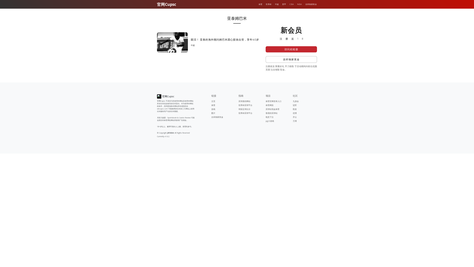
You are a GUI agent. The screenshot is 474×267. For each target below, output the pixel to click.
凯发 (295, 109)
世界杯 (268, 4)
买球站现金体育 (272, 109)
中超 (277, 4)
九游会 (296, 101)
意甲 (284, 4)
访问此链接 (291, 49)
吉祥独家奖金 (311, 4)
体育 (260, 4)
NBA (299, 4)
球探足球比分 (244, 109)
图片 (213, 113)
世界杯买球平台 (245, 105)
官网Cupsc (166, 4)
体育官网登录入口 (273, 101)
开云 (295, 117)
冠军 (295, 105)
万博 (295, 121)
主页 (213, 101)
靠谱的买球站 (271, 113)
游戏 (213, 109)
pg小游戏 (270, 121)
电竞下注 (270, 117)
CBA (291, 4)
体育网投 (270, 105)
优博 (295, 113)
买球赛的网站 (244, 101)
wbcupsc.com (162, 109)
